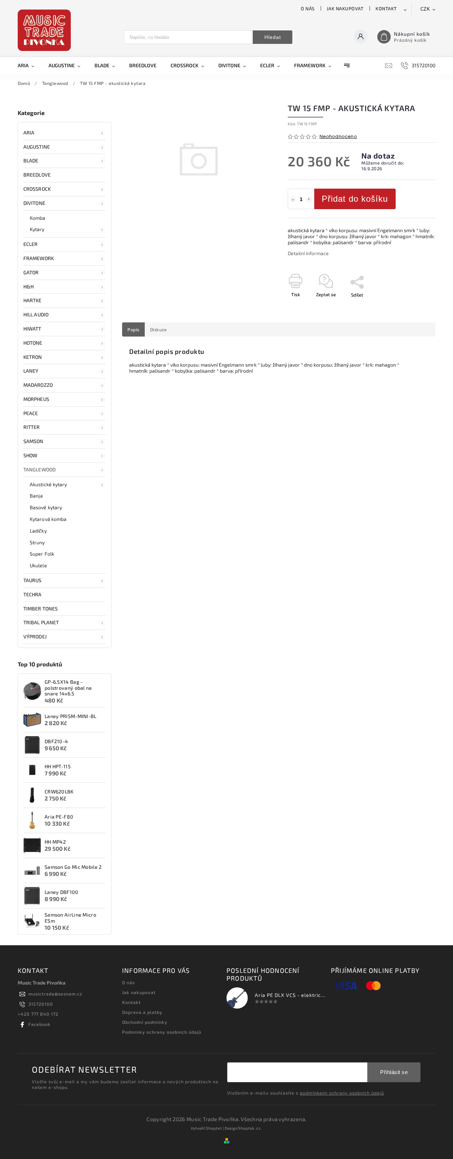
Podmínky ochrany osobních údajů (161, 1032)
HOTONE (32, 343)
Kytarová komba (48, 519)
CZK (425, 9)
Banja (36, 496)
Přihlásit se (394, 1072)
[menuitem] (29, 65)
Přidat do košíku (355, 198)
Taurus (32, 580)
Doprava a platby (142, 1012)
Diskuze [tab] (158, 329)
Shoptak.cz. (250, 1128)
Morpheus (36, 399)
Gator (31, 272)
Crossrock (37, 189)
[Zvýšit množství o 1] (309, 199)
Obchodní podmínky (144, 1022)
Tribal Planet (41, 622)
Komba (38, 218)
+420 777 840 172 (38, 1014)
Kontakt (386, 8)
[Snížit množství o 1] (293, 199)
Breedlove (37, 175)
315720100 (40, 1004)
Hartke (32, 300)
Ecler (30, 244)
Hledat (272, 37)
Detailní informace (308, 253)
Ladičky (38, 531)
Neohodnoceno (338, 136)
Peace (30, 413)
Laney (31, 371)
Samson (33, 441)
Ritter (31, 427)
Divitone (34, 203)
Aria (28, 133)
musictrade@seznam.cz (55, 994)
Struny (37, 542)
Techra (32, 594)
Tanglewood (39, 469)
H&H (28, 286)
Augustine (36, 147)
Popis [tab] (133, 329)
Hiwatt (32, 329)
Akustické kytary (48, 484)
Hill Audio (35, 314)
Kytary (37, 229)
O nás (308, 8)
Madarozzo (38, 385)
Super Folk (42, 554)
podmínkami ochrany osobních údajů (342, 1093)
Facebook (39, 1024)
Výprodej (35, 636)
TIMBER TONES (40, 609)
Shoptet (214, 1128)
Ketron (32, 357)
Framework (38, 258)
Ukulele (38, 565)
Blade (31, 160)
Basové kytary (46, 507)
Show (30, 455)
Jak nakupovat (345, 8)
